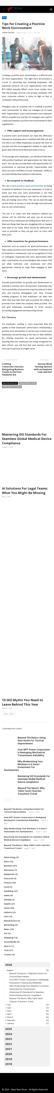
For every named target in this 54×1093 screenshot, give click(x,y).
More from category (12, 387)
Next (12, 714)
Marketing (9, 925)
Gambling (8, 891)
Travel (7, 954)
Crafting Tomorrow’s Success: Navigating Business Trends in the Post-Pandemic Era (13, 369)
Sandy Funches (8, 32)
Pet (5, 933)
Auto (6, 861)
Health (7, 903)
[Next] (10, 799)
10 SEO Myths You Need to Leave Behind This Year (22, 702)
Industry (8, 912)
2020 (8, 1054)
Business (8, 865)
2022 (8, 1044)
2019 (8, 1059)
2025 (8, 1029)
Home (7, 908)
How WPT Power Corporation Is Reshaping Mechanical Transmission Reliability (34, 752)
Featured (8, 878)
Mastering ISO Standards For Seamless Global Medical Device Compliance (27, 438)
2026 (8, 965)
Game (7, 895)
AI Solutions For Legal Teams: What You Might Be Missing (25, 490)
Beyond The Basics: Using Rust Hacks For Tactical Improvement (32, 740)
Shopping (8, 937)
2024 (8, 1034)
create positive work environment (27, 185)
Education (9, 870)
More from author (28, 383)
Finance (7, 882)
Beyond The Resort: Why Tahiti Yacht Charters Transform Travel (31, 791)
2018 (8, 1064)
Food (6, 887)
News (6, 929)
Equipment (9, 874)
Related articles (10, 383)
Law (6, 916)
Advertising (9, 857)
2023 (8, 1039)
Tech (4, 17)
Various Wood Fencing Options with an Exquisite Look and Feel (43, 367)
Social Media (10, 941)
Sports (7, 946)
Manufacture (10, 920)
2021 (8, 1049)
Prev (6, 714)
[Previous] (6, 799)
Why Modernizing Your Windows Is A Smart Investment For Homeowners (23, 765)
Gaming (7, 899)
